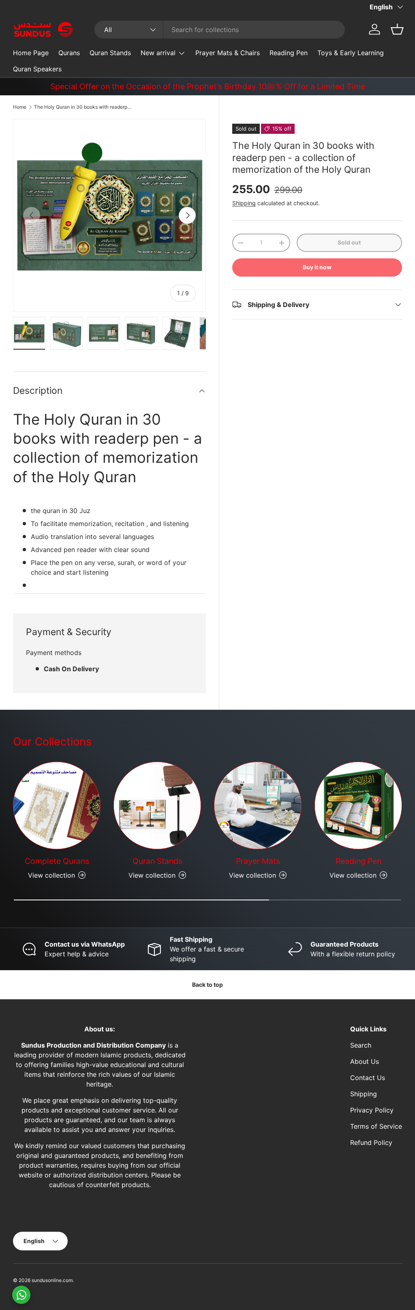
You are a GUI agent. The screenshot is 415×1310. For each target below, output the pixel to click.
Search (360, 1045)
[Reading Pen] (358, 805)
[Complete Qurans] (56, 805)
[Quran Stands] (157, 805)
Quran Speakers (37, 69)
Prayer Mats (258, 861)
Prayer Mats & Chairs (227, 53)
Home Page (31, 53)
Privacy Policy (372, 1110)
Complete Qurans (57, 861)
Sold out (349, 242)
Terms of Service (376, 1126)
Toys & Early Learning (350, 53)
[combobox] (219, 30)
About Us (364, 1061)
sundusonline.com (52, 1280)
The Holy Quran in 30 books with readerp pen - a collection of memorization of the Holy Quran (82, 107)
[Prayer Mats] (257, 805)
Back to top (207, 984)
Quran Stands (110, 53)
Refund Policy (371, 1142)
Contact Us (367, 1078)
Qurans (69, 53)
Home (19, 107)
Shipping (244, 203)
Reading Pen (289, 53)
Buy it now (317, 267)
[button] (397, 29)
